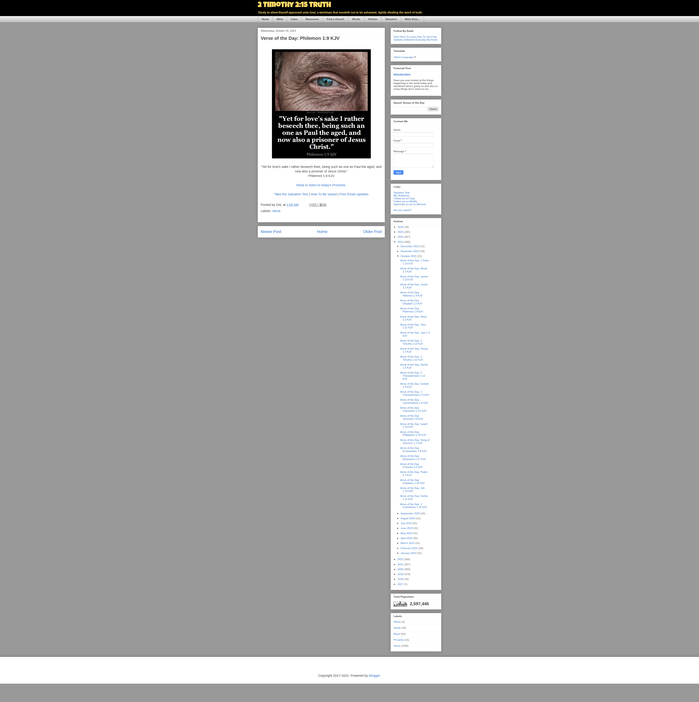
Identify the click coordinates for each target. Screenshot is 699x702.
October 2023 (409, 256)
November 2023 (410, 251)
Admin (397, 621)
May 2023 (407, 533)
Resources (312, 19)
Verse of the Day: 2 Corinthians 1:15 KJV (413, 506)
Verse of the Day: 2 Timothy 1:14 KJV (411, 342)
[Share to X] (318, 205)
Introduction (402, 74)
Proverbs (399, 639)
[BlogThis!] (314, 205)
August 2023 (408, 518)
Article (397, 627)
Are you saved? (403, 210)
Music (397, 633)
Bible (280, 19)
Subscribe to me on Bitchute (410, 204)
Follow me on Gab (404, 198)
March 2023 (408, 543)
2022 (401, 559)
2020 (401, 569)
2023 (401, 241)
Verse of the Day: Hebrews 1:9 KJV (411, 294)
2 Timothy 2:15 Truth (294, 5)
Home (265, 19)
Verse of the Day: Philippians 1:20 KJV (413, 433)
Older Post (372, 231)
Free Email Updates (353, 194)
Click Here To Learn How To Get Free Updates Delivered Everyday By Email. (416, 38)
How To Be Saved (324, 194)
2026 (401, 227)
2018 (401, 579)
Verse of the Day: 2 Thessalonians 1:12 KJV (412, 375)
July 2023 (406, 523)
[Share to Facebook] (321, 205)
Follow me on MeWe (405, 201)
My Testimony (401, 195)
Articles (373, 19)
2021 (401, 564)
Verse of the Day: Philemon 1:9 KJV (411, 310)
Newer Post (271, 231)
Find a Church (335, 19)
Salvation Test (402, 192)
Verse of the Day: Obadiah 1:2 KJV (411, 302)
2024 (401, 236)
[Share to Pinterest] (325, 205)
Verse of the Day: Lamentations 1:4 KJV (414, 401)
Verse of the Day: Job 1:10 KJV (412, 489)
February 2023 (409, 548)
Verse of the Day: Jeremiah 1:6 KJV (411, 417)
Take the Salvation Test (291, 194)
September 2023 (411, 513)
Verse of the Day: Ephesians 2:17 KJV (413, 457)
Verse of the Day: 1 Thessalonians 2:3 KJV (414, 393)
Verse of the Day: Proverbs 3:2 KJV (411, 465)
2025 (401, 231)
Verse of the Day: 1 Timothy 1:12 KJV (411, 358)
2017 (401, 584)
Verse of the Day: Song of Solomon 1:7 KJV (414, 441)
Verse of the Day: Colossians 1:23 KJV (413, 409)
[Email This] (311, 205)
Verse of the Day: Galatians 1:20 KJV (412, 481)
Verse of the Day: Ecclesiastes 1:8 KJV (413, 449)
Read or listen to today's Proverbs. (321, 185)
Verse (276, 211)
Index (294, 19)
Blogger (374, 675)
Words (356, 19)
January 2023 (409, 553)
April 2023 (407, 538)
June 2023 (407, 528)
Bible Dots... (412, 19)
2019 (401, 574)
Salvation (391, 19)
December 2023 (410, 246)
